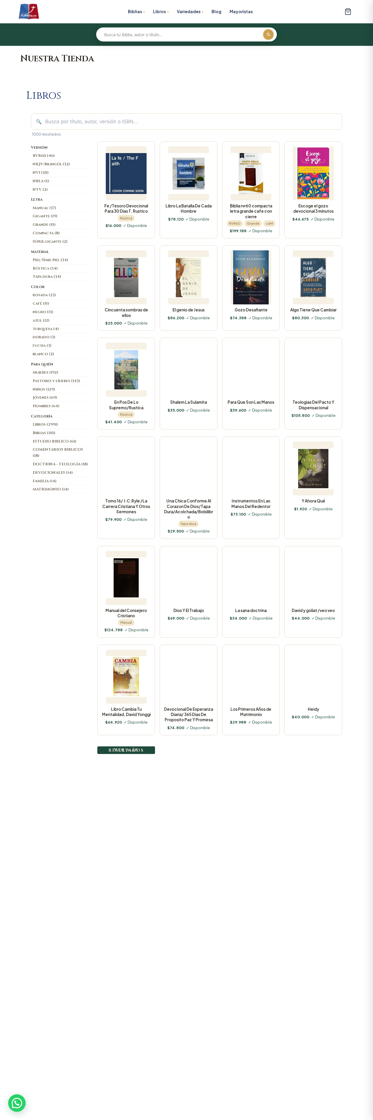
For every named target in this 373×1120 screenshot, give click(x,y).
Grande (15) (44, 224)
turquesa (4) (46, 329)
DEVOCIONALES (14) (53, 472)
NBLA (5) (41, 181)
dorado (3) (44, 337)
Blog (216, 11)
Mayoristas (241, 11)
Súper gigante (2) (50, 241)
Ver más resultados (126, 750)
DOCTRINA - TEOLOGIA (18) (60, 464)
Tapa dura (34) (47, 276)
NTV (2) (40, 189)
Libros (159, 11)
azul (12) (41, 320)
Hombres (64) (46, 406)
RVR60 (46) (44, 155)
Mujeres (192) (45, 372)
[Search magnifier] (268, 34)
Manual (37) (44, 208)
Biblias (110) (44, 433)
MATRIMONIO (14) (51, 489)
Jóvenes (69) (45, 397)
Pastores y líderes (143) (56, 381)
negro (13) (43, 312)
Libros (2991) (45, 424)
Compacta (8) (46, 233)
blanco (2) (43, 354)
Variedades (188, 11)
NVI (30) (41, 172)
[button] (17, 1103)
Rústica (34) (45, 268)
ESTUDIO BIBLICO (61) (54, 441)
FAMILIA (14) (45, 481)
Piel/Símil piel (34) (50, 260)
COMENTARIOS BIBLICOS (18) (58, 452)
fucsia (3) (42, 345)
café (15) (41, 303)
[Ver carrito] (348, 11)
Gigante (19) (45, 216)
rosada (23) (44, 295)
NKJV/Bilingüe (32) (51, 164)
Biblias (135, 11)
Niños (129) (44, 389)
